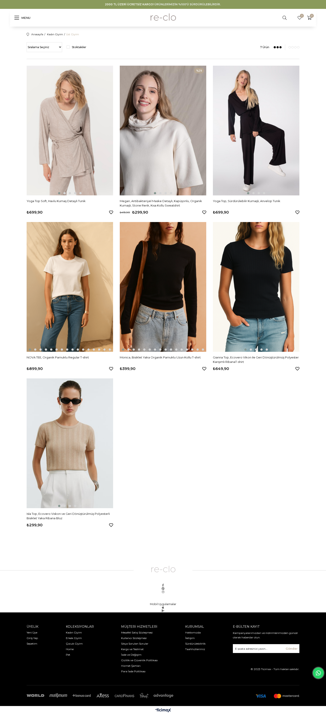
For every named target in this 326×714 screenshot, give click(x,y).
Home (70, 649)
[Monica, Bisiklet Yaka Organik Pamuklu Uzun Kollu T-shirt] (163, 287)
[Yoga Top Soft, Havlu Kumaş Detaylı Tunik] (70, 130)
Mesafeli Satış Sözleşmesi (137, 632)
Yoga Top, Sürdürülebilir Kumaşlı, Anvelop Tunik (246, 201)
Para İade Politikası (133, 671)
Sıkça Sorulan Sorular (134, 643)
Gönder (292, 648)
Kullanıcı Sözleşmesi (134, 638)
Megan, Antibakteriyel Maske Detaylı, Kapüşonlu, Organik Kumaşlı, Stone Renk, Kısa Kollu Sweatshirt (161, 203)
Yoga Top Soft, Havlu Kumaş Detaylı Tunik (56, 201)
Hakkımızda (193, 632)
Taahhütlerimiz (195, 649)
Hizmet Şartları (131, 665)
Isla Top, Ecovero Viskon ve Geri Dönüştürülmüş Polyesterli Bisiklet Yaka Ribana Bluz (68, 516)
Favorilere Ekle (111, 212)
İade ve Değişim (131, 654)
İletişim (190, 638)
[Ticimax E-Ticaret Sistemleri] (163, 710)
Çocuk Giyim (74, 643)
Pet (68, 654)
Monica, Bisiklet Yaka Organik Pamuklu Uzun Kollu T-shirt (160, 357)
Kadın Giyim (74, 632)
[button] (59, 193)
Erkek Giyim (74, 638)
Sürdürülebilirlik (195, 643)
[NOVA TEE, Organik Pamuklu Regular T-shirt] (70, 287)
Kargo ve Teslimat (132, 649)
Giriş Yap (32, 638)
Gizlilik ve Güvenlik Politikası (139, 660)
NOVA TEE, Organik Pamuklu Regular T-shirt (58, 357)
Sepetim (32, 643)
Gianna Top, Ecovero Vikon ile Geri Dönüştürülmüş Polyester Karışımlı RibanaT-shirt (256, 360)
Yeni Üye (32, 632)
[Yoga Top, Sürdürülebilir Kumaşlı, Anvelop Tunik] (256, 130)
